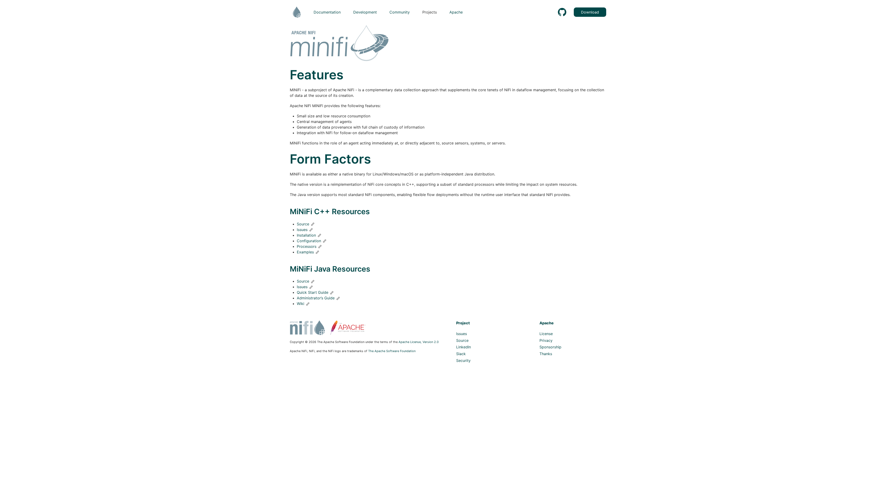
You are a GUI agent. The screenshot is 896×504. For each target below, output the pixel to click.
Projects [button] (429, 12)
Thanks (545, 353)
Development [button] (365, 12)
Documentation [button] (327, 12)
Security (463, 360)
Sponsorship (550, 347)
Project (463, 323)
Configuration (309, 240)
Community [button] (399, 12)
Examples (305, 252)
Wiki (300, 303)
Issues (302, 229)
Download (590, 12)
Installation (306, 235)
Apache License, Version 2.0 (419, 342)
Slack (461, 353)
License (546, 333)
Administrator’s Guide (316, 298)
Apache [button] (456, 12)
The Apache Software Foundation (392, 351)
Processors (306, 246)
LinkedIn (463, 347)
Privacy (546, 340)
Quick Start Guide (312, 292)
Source (303, 224)
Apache (546, 323)
